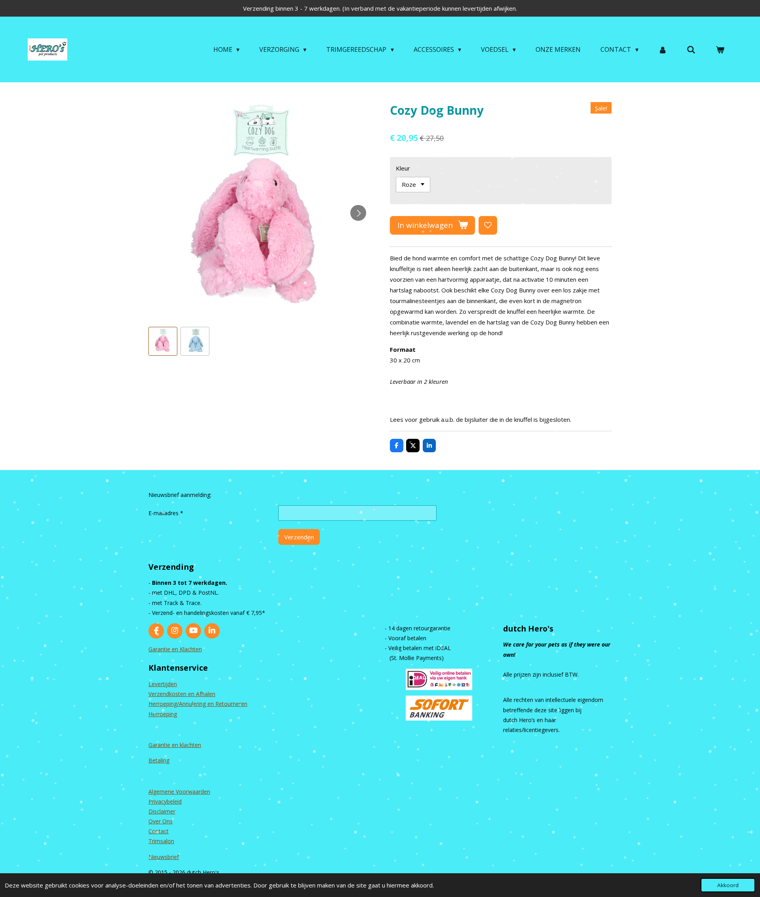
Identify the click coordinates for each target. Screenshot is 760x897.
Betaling (158, 760)
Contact (158, 831)
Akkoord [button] (728, 885)
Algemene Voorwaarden (179, 791)
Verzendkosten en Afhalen (181, 694)
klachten (190, 745)
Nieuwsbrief (163, 857)
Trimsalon (161, 841)
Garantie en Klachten (175, 649)
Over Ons (160, 821)
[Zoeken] (691, 49)
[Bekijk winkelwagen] (720, 49)
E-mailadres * (165, 513)
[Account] (662, 49)
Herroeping (162, 714)
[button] (162, 341)
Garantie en (164, 745)
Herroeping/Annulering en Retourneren (197, 703)
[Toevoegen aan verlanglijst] (488, 225)
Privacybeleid (165, 801)
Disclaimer (161, 811)
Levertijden (162, 684)
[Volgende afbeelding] (358, 213)
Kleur (403, 168)
